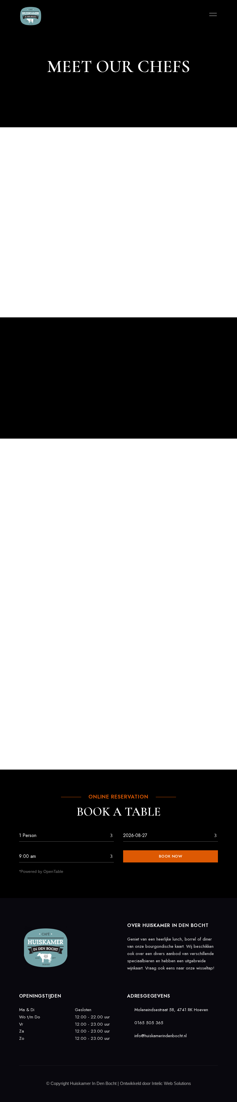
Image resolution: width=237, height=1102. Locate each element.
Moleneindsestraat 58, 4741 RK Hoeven (170, 1010)
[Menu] (211, 14)
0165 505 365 (148, 1023)
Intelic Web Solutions (171, 1083)
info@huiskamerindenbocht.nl (160, 1036)
